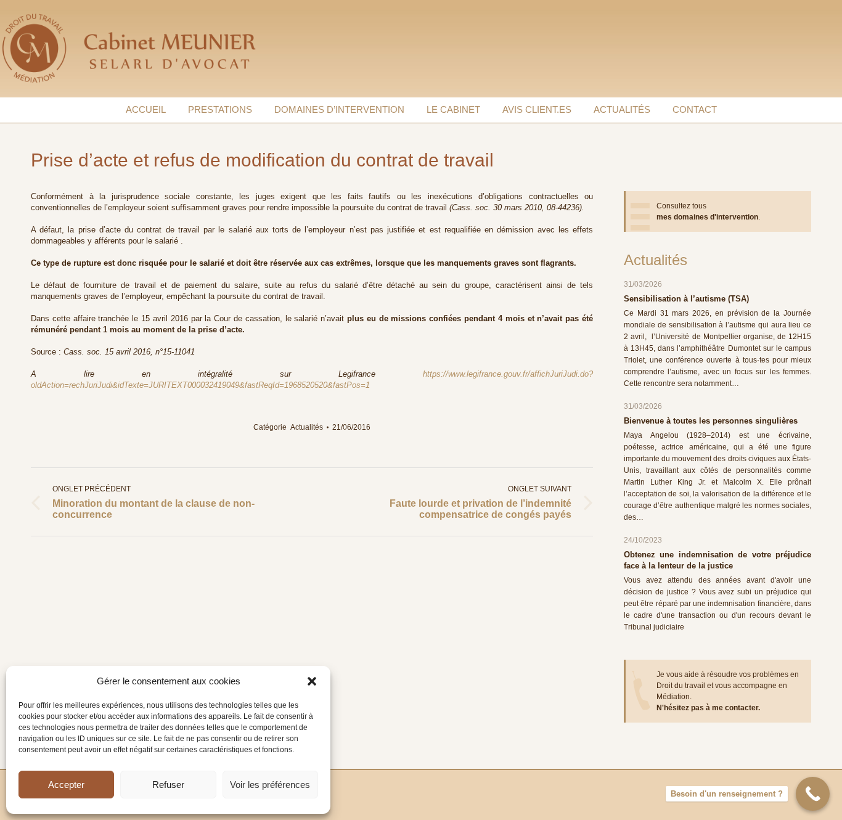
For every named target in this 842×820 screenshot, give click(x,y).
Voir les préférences (270, 784)
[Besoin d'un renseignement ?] (813, 794)
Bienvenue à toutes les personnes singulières (711, 420)
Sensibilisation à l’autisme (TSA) (686, 298)
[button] (312, 681)
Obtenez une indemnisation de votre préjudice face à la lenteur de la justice (717, 560)
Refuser (168, 784)
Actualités (306, 427)
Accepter (66, 784)
